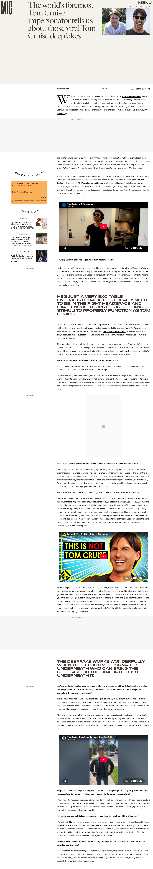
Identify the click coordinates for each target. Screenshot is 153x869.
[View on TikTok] (103, 426)
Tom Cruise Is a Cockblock (114, 331)
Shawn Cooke (64, 88)
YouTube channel (85, 183)
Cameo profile (103, 183)
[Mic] (6, 8)
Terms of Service (40, 200)
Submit (42, 198)
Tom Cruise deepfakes (131, 96)
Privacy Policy (15, 201)
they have (61, 113)
